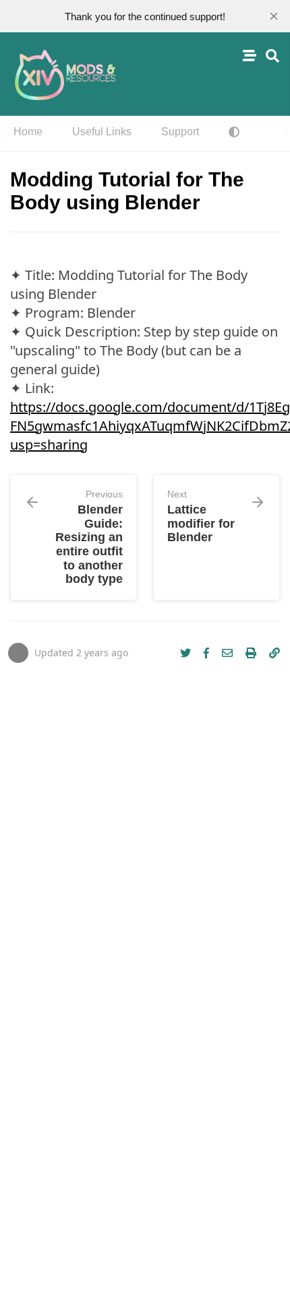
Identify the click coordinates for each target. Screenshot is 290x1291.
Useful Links (102, 131)
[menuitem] (28, 133)
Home (27, 131)
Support (180, 131)
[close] (274, 16)
